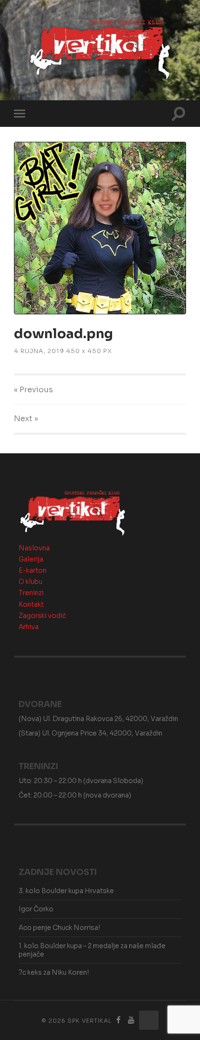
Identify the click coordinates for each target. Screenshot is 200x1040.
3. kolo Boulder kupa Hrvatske (66, 891)
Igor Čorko (36, 909)
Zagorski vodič (42, 615)
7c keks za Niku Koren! (54, 972)
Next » (26, 418)
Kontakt (31, 604)
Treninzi (31, 593)
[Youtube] (131, 1020)
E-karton (33, 570)
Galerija (31, 559)
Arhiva (29, 627)
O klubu (30, 581)
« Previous (33, 390)
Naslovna (34, 548)
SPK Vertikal (89, 1020)
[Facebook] (118, 1020)
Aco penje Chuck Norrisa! (59, 927)
